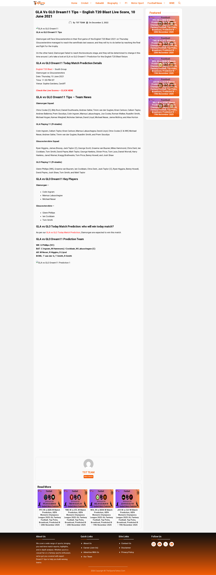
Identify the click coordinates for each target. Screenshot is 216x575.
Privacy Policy (127, 552)
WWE (171, 3)
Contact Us (126, 543)
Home (74, 3)
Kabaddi (100, 3)
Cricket (84, 3)
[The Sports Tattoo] (39, 3)
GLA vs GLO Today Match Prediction (63, 232)
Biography (113, 3)
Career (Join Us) (91, 548)
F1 (126, 3)
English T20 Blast (44, 69)
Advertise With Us (91, 552)
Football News (155, 3)
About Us (88, 543)
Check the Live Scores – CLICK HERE (54, 90)
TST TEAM (80, 22)
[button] (179, 3)
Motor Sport (137, 3)
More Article (88, 476)
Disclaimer (126, 548)
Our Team (88, 557)
